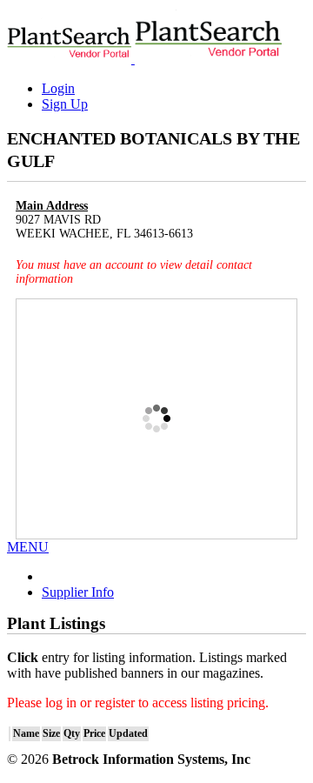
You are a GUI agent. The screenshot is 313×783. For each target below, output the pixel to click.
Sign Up (65, 104)
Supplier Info (78, 592)
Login (58, 88)
